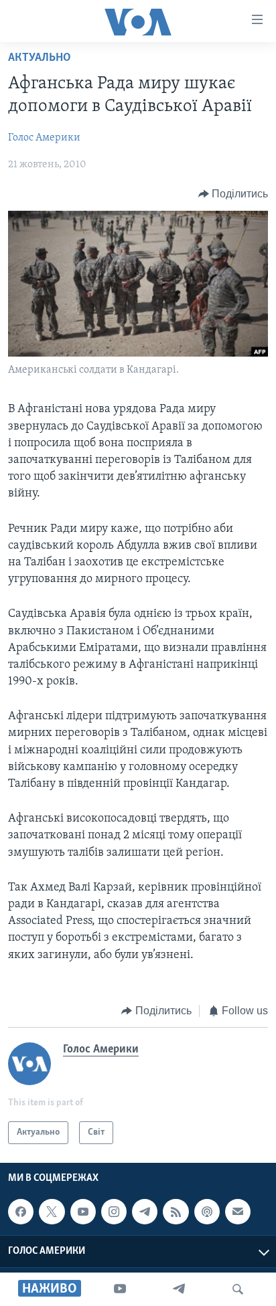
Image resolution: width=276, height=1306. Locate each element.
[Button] (233, 194)
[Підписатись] (238, 1211)
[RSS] (175, 1211)
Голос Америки (44, 137)
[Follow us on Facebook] (20, 1211)
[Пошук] (238, 1289)
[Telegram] (179, 1289)
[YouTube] (120, 1289)
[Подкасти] (207, 1211)
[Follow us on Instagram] (114, 1211)
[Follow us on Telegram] (144, 1211)
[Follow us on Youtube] (83, 1211)
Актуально (39, 58)
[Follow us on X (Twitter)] (51, 1211)
